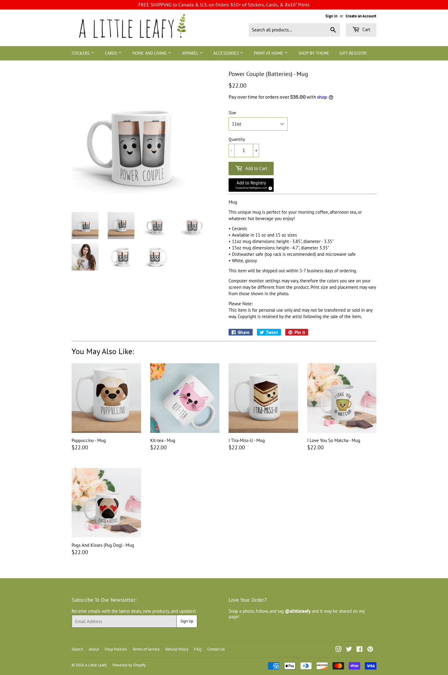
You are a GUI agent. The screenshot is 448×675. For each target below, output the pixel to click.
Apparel (190, 53)
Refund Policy (176, 649)
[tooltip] (269, 187)
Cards (111, 53)
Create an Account (361, 16)
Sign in (331, 16)
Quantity (237, 139)
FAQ (197, 649)
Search (77, 649)
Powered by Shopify (129, 665)
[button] (251, 185)
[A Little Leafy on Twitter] (349, 650)
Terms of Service (146, 649)
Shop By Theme (313, 53)
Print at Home (269, 53)
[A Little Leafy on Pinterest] (370, 650)
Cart (365, 29)
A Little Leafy (96, 665)
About (94, 649)
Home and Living (150, 53)
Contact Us (216, 649)
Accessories (226, 53)
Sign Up (186, 621)
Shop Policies (116, 649)
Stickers (81, 53)
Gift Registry (353, 53)
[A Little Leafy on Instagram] (339, 650)
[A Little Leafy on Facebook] (359, 650)
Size (232, 112)
